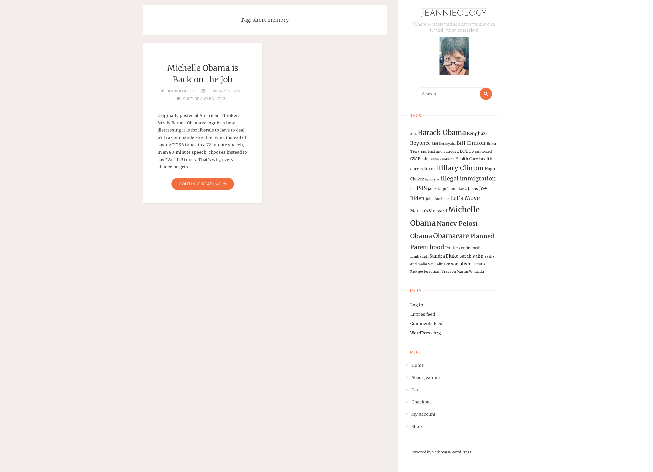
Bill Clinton (471, 143)
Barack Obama (442, 132)
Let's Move (465, 198)
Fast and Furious (442, 151)
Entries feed (422, 314)
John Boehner (437, 199)
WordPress (461, 452)
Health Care (466, 158)
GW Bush (418, 158)
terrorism (432, 271)
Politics (452, 247)
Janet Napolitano (443, 189)
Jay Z (463, 189)
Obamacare (451, 236)
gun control (483, 151)
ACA (413, 134)
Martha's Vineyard (428, 210)
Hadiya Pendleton (441, 159)
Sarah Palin (471, 256)
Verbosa (439, 452)
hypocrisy (432, 179)
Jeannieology (454, 13)
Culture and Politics (204, 99)
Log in (416, 304)
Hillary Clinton (460, 168)
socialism (461, 263)
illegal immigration (468, 178)
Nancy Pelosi (457, 223)
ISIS (422, 188)
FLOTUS (465, 151)
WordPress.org (425, 332)
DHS (424, 151)
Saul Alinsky (439, 264)
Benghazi (477, 133)
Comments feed (426, 323)
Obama (421, 236)
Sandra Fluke (444, 256)
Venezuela (476, 271)
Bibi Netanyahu (444, 144)
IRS (413, 189)
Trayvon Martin (455, 271)
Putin (465, 248)
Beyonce (420, 143)
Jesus (473, 188)
